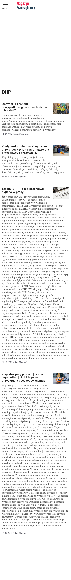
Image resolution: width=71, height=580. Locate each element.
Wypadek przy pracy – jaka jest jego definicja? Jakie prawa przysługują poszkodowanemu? (23, 377)
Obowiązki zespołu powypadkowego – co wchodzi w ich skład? (24, 107)
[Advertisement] (35, 49)
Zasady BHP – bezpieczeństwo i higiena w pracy (24, 190)
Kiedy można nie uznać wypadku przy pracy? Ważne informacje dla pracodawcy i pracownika (25, 149)
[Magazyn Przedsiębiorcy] (26, 6)
